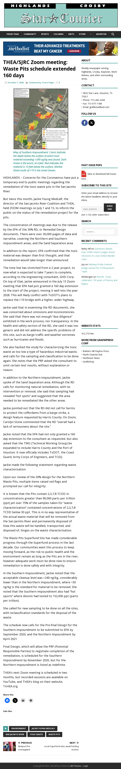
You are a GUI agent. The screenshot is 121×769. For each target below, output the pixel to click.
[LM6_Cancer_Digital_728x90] (60, 53)
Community (30, 34)
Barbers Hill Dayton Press (96, 351)
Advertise (101, 34)
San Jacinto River (15, 734)
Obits (71, 34)
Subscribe (110, 207)
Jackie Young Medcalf (43, 728)
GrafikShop (88, 361)
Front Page (13, 34)
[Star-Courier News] (60, 29)
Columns (58, 34)
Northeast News (91, 358)
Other (82, 34)
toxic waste (36, 734)
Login (85, 766)
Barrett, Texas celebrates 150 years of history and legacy (99, 280)
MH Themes (76, 766)
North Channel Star (92, 354)
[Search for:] (99, 231)
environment (18, 728)
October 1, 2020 (16, 82)
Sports (45, 34)
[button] (113, 34)
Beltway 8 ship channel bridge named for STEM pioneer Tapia (97, 268)
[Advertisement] (99, 144)
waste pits (54, 734)
